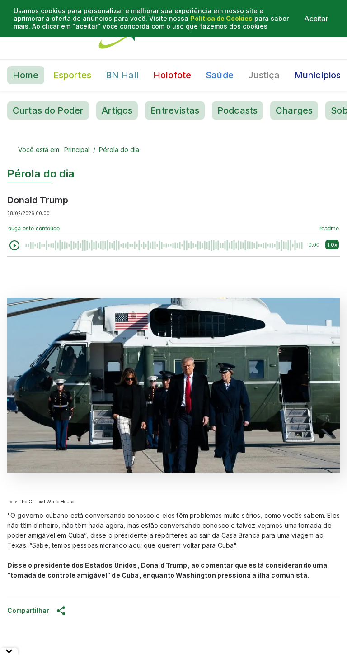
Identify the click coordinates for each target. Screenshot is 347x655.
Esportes (72, 75)
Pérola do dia (119, 149)
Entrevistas (174, 110)
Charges (294, 110)
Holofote (172, 75)
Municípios (317, 75)
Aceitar (316, 18)
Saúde (220, 75)
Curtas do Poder (48, 110)
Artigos (117, 110)
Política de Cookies (221, 18)
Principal (76, 149)
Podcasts (237, 110)
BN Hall (122, 75)
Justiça (264, 75)
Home (26, 75)
